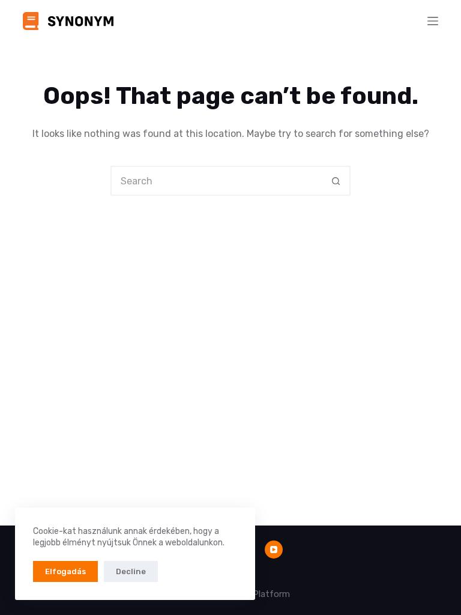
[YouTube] (274, 550)
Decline (131, 571)
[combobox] (217, 181)
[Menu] (432, 21)
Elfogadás (65, 571)
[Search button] (335, 181)
